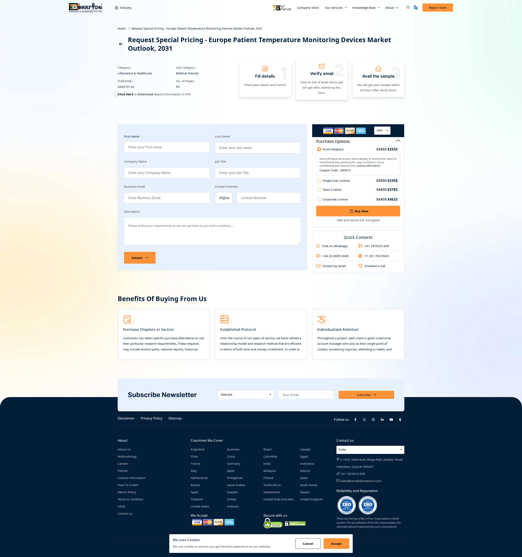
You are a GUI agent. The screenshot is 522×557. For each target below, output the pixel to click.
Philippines (234, 478)
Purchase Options (333, 141)
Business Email (134, 186)
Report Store (438, 8)
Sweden (232, 492)
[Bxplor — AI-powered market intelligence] (282, 7)
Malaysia (269, 471)
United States (200, 506)
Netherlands (199, 478)
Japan (231, 471)
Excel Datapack (360, 149)
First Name (131, 136)
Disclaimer (126, 418)
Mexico (305, 471)
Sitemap (175, 418)
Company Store (308, 8)
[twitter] (364, 419)
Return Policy (127, 492)
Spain (194, 492)
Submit (137, 258)
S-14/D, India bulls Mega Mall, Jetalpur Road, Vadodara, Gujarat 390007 (369, 463)
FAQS (121, 506)
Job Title (220, 161)
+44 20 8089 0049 (335, 256)
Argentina (198, 449)
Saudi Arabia (236, 485)
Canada (305, 449)
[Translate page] (416, 7)
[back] (121, 45)
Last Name (222, 136)
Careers (123, 463)
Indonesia (307, 463)
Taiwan (305, 492)
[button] (405, 7)
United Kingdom (311, 499)
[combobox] (382, 131)
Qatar (304, 478)
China (231, 456)
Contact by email (334, 266)
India (267, 463)
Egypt (304, 456)
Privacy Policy (151, 418)
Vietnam (233, 506)
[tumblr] (400, 419)
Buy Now (361, 211)
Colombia (270, 456)
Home (122, 28)
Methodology (127, 456)
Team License (360, 189)
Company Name (135, 161)
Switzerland (271, 492)
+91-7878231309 (352, 474)
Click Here (125, 94)
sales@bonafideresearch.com (360, 481)
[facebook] (355, 419)
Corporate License (360, 199)
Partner (123, 471)
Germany (233, 463)
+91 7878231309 (376, 246)
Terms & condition (130, 499)
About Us (124, 449)
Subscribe (364, 395)
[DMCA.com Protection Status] (295, 523)
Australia (233, 449)
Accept (336, 544)
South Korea (308, 485)
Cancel (308, 544)
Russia (195, 485)
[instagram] (373, 419)
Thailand (197, 499)
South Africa (272, 485)
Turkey (231, 499)
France (195, 463)
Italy (194, 471)
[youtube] (391, 419)
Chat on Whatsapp (335, 246)
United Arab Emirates (278, 499)
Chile (194, 456)
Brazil (267, 449)
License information (368, 165)
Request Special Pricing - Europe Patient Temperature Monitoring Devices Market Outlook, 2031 (197, 28)
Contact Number (226, 186)
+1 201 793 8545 (376, 256)
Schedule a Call (374, 266)
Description (132, 211)
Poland (268, 478)
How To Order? (128, 485)
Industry (125, 8)
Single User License (360, 180)
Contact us (125, 513)
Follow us (341, 419)
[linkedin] (382, 419)
